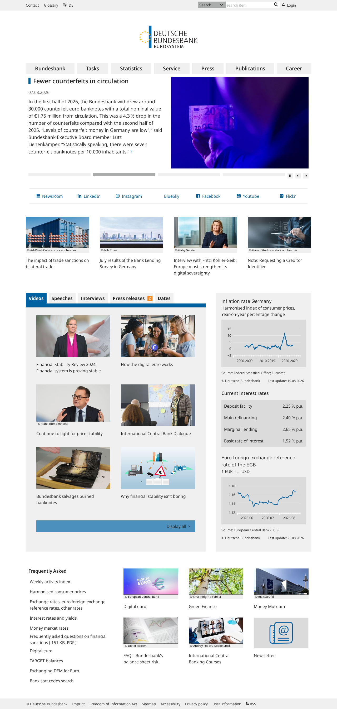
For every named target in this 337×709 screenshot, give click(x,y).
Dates (164, 298)
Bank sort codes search (52, 681)
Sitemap (149, 703)
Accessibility (170, 703)
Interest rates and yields (53, 618)
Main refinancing (240, 418)
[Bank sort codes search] (276, 5)
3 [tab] (189, 174)
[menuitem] (50, 68)
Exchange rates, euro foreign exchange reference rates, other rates (68, 605)
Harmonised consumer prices (58, 592)
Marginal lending (240, 429)
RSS (252, 703)
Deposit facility (238, 406)
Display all (177, 526)
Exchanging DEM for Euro (54, 671)
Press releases (132, 298)
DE (70, 5)
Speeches (62, 298)
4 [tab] (254, 174)
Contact (32, 5)
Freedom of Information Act (113, 703)
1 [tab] (59, 174)
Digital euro (41, 651)
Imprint (78, 703)
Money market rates (49, 628)
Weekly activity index (50, 582)
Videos (36, 298)
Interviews (93, 298)
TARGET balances (46, 661)
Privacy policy (196, 703)
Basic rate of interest (244, 441)
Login (291, 5)
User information (226, 703)
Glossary (51, 5)
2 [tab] (124, 174)
